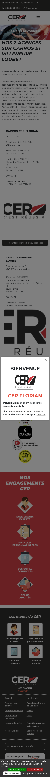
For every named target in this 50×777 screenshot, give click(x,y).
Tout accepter (16, 769)
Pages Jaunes (33, 411)
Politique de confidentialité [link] (34, 773)
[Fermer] (46, 360)
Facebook (20, 411)
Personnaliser (12, 773)
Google (11, 411)
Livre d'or (41, 414)
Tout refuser (35, 769)
